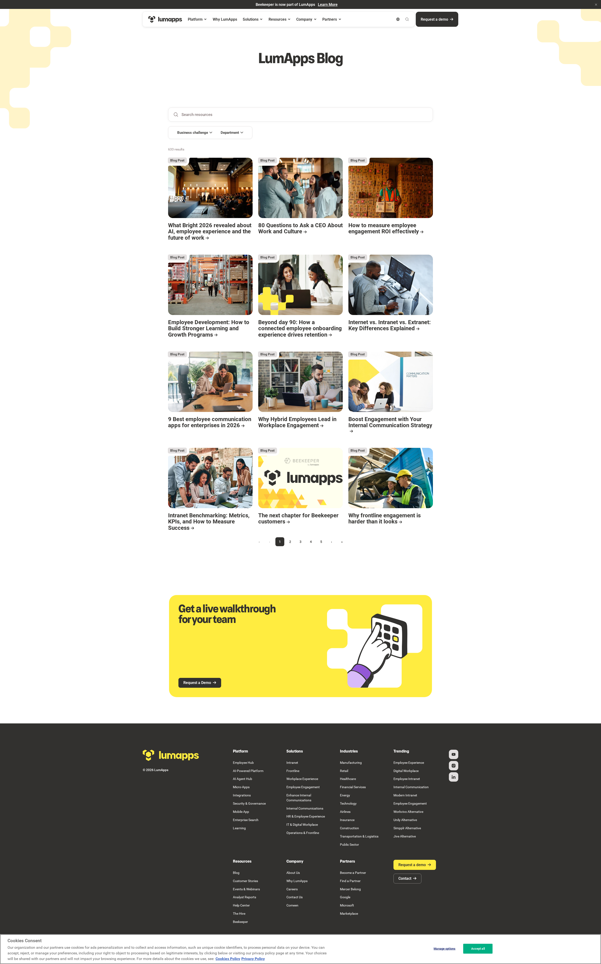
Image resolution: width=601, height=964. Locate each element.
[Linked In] (453, 777)
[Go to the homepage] (171, 755)
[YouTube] (453, 754)
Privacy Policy (253, 958)
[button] (596, 4)
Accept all (478, 948)
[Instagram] (453, 765)
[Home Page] (165, 19)
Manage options (444, 948)
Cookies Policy (228, 958)
